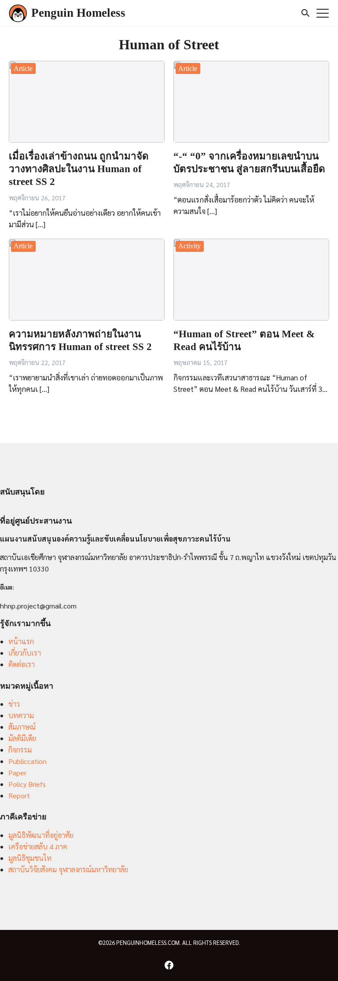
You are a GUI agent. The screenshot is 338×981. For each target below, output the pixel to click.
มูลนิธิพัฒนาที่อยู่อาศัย (40, 835)
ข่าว (14, 703)
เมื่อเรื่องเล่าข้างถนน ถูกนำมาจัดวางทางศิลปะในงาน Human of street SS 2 (79, 169)
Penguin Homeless (78, 12)
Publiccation (27, 761)
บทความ (21, 715)
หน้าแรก (21, 641)
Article (23, 68)
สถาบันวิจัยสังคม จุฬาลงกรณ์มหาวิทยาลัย (68, 869)
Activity (189, 246)
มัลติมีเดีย (22, 738)
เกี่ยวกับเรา (24, 652)
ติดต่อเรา (21, 664)
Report (19, 795)
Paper (17, 772)
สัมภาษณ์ (22, 726)
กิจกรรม (20, 749)
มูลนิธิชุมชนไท (29, 858)
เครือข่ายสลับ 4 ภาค (37, 846)
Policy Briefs (27, 784)
